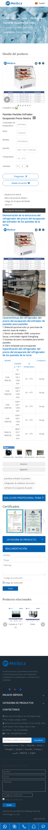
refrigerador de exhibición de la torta (19, 483)
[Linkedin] (9, 689)
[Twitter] (4, 689)
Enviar (10, 588)
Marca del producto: (12, 198)
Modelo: (7, 194)
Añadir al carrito (19, 183)
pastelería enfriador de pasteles (17, 478)
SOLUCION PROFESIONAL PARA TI (24, 498)
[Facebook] (20, 689)
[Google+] (15, 689)
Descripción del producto (15, 210)
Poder (17, 624)
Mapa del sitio (39, 818)
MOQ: (7, 204)
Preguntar (19, 176)
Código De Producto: (13, 201)
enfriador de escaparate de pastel (18, 488)
